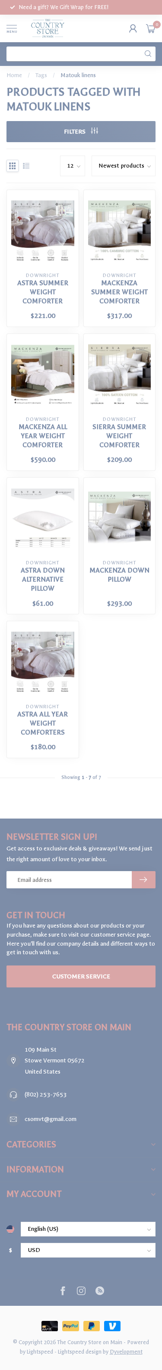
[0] (151, 28)
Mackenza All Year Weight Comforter (43, 436)
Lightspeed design (80, 1351)
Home (14, 75)
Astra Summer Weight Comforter (42, 292)
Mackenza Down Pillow (119, 575)
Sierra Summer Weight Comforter (119, 436)
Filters (75, 131)
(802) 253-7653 (46, 1094)
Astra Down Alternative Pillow (43, 579)
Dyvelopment (126, 1351)
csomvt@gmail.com (50, 1119)
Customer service (81, 976)
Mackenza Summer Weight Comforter (119, 292)
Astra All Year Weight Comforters (42, 723)
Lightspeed (40, 1351)
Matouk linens (78, 75)
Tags (41, 75)
